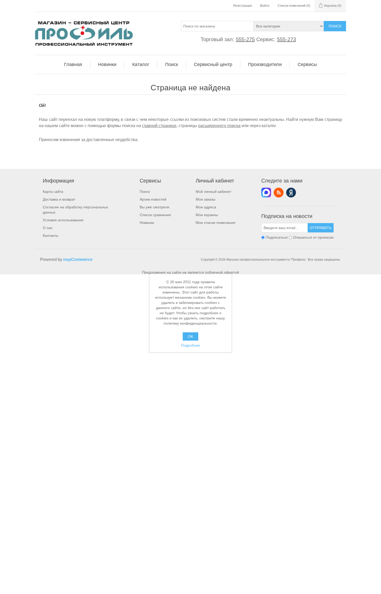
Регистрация (242, 6)
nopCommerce (78, 259)
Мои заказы (205, 199)
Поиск (335, 26)
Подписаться (277, 237)
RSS (279, 192)
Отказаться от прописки (313, 237)
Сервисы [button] (307, 64)
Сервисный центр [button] (213, 64)
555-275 (245, 39)
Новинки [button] (107, 64)
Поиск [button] (171, 64)
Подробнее (190, 345)
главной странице (159, 125)
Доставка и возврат (59, 199)
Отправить (320, 228)
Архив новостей (153, 199)
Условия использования (63, 220)
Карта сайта (53, 191)
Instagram (291, 192)
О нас (48, 228)
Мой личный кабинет (213, 191)
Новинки (147, 223)
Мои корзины (207, 215)
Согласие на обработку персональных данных (75, 209)
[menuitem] (73, 64)
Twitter (266, 192)
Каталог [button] (140, 64)
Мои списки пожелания (215, 223)
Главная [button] (73, 64)
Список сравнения (155, 215)
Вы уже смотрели (154, 207)
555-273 (286, 39)
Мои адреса (206, 207)
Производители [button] (265, 64)
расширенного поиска (219, 125)
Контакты (50, 235)
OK (190, 336)
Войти (264, 6)
